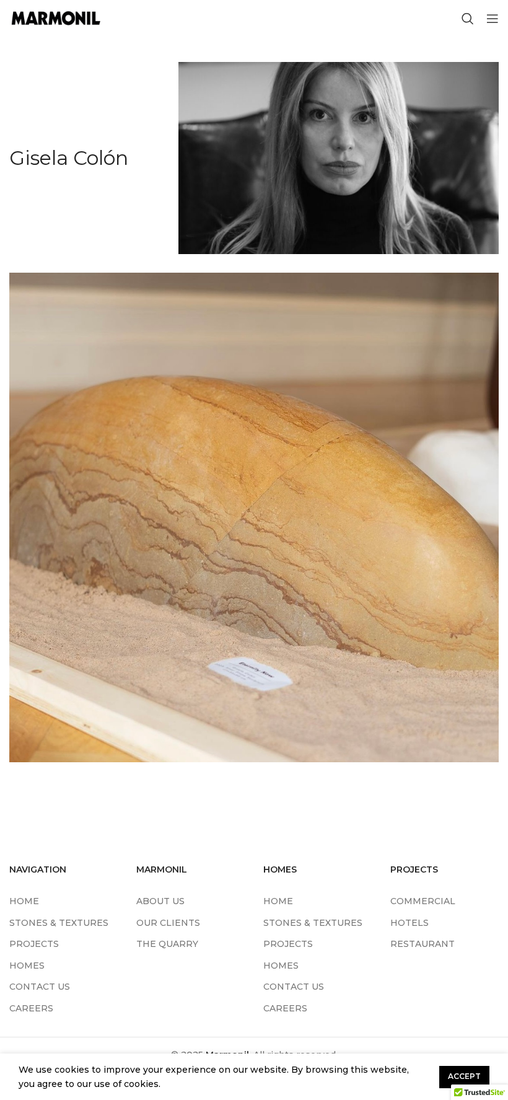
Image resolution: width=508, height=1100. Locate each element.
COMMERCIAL (422, 901)
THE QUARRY (167, 943)
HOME (24, 901)
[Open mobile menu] (492, 18)
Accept (464, 1076)
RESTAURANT (422, 943)
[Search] (467, 18)
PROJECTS (34, 943)
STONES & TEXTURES (58, 922)
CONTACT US (39, 986)
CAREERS (31, 1008)
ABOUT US (160, 901)
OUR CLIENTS (168, 922)
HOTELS (409, 922)
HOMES (27, 965)
